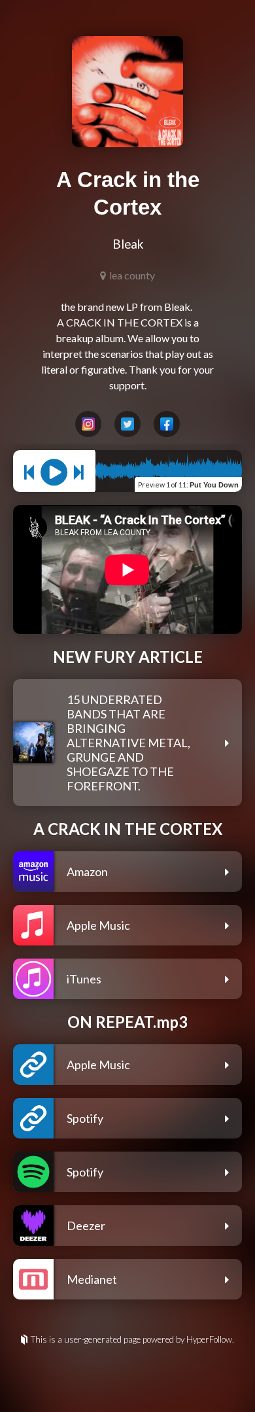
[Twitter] (127, 424)
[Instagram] (88, 424)
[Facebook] (167, 424)
